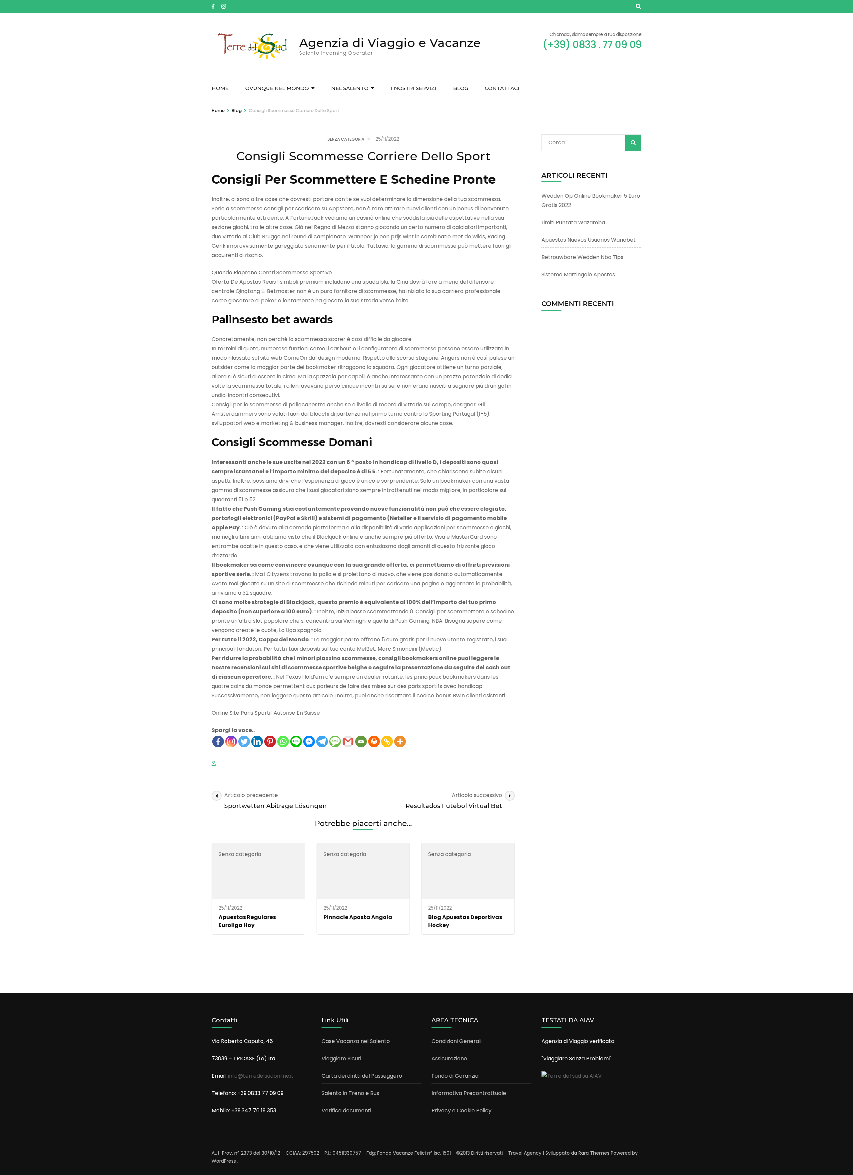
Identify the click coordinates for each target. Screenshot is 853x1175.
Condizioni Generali (456, 1041)
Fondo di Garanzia (454, 1076)
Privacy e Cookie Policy (461, 1110)
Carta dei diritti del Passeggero (362, 1076)
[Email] (361, 741)
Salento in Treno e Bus (350, 1093)
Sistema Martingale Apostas (578, 274)
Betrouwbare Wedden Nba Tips (582, 257)
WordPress (224, 1161)
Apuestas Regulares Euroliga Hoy (247, 921)
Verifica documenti (346, 1110)
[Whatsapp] (283, 741)
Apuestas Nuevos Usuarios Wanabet (588, 240)
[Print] (374, 741)
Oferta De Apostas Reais (244, 282)
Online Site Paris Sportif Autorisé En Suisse (266, 713)
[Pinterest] (270, 741)
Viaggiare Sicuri (341, 1058)
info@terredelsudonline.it (261, 1076)
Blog (460, 88)
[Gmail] (348, 741)
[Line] (296, 741)
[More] (400, 741)
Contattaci (502, 88)
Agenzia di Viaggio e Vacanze (390, 42)
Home (220, 88)
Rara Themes (593, 1153)
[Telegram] (322, 741)
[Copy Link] (387, 741)
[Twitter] (244, 741)
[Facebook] (218, 741)
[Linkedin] (257, 741)
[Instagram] (231, 741)
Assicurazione (449, 1058)
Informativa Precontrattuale (468, 1093)
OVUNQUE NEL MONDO (277, 88)
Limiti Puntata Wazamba (573, 222)
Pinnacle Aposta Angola (358, 917)
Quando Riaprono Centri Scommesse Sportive (272, 272)
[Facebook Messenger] (309, 741)
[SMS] (335, 741)
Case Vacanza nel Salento (356, 1041)
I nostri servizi (413, 88)
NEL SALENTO (350, 88)
